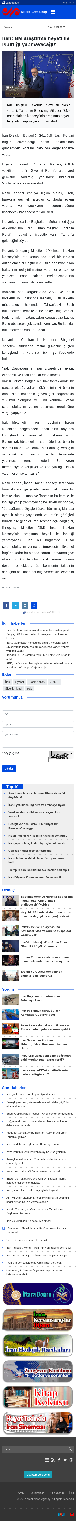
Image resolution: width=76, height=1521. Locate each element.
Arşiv (21, 1492)
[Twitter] (65, 1460)
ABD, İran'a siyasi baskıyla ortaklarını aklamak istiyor (39, 663)
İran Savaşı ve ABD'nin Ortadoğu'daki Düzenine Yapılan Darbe (44, 1044)
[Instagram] (71, 1460)
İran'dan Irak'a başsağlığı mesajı (26, 667)
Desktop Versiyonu (38, 1474)
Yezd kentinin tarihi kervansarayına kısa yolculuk (36, 1152)
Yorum (8, 989)
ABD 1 (54, 682)
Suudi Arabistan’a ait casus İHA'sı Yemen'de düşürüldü (39, 1113)
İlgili (71, 1492)
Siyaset (8, 27)
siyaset (19, 682)
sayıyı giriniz (11, 753)
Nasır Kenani (37, 682)
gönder (9, 768)
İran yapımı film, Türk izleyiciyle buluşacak (36, 843)
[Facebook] (58, 1460)
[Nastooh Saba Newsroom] (59, 1514)
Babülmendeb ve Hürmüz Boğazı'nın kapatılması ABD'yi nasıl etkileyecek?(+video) (47, 900)
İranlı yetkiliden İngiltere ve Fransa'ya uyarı (36, 805)
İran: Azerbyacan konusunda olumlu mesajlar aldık (37, 642)
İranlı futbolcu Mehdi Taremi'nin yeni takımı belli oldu (38, 1247)
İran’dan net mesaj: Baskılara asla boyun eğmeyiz (37, 1255)
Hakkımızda (37, 1492)
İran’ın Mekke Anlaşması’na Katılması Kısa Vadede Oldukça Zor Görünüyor (46, 930)
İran (7, 682)
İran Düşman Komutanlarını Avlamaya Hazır (37, 877)
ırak (29, 688)
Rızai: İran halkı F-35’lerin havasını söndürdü (37, 835)
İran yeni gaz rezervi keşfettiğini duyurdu (31, 1094)
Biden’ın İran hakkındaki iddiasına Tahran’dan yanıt (37, 630)
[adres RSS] (52, 1460)
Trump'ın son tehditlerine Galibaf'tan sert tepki (38, 870)
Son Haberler (14, 1088)
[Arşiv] (46, 1460)
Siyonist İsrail (13, 688)
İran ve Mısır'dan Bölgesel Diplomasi (28, 1220)
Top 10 (12, 787)
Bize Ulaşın (57, 1492)
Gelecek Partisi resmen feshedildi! (30, 850)
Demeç (8, 890)
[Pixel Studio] (70, 1514)
